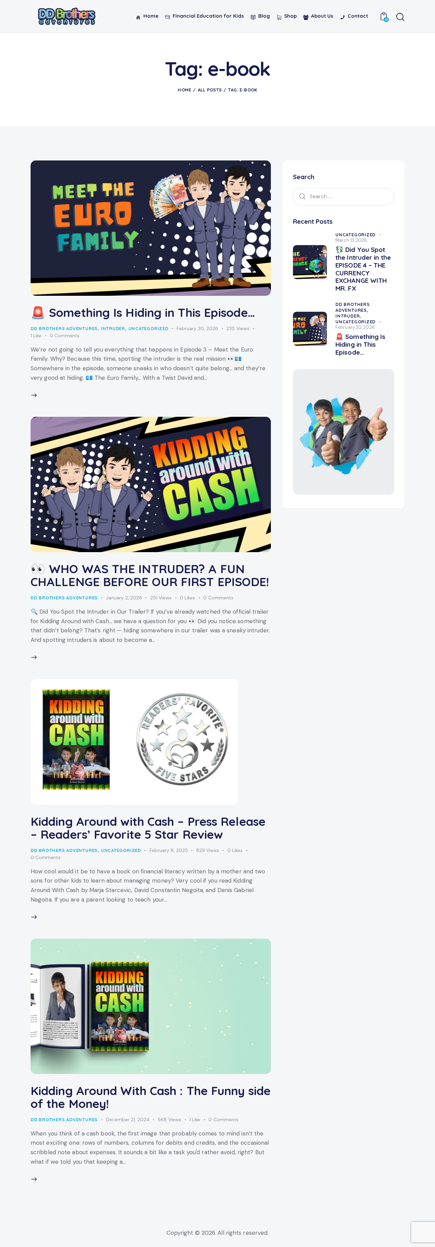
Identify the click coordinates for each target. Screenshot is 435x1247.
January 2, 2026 (124, 598)
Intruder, (348, 316)
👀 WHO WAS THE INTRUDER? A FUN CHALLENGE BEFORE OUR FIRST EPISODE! (150, 575)
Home (184, 89)
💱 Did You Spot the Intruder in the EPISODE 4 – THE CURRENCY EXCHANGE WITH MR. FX (363, 269)
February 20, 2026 (197, 328)
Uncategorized (148, 328)
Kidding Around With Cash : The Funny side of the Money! (151, 1097)
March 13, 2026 (351, 240)
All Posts (210, 89)
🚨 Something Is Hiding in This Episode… (143, 312)
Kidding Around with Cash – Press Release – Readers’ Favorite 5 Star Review (148, 828)
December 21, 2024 (128, 1119)
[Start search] (400, 17)
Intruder (113, 328)
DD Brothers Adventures (64, 328)
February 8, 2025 (169, 850)
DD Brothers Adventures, (352, 307)
